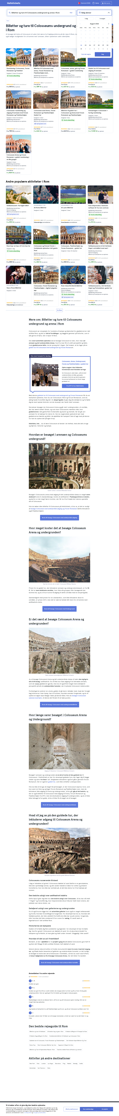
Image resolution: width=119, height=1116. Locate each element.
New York (32, 1063)
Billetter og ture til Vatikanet (37, 1031)
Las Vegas (50, 1063)
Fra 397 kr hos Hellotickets (75, 386)
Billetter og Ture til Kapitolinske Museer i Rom (42, 1049)
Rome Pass (33, 1045)
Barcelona (58, 1063)
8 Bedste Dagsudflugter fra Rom (38, 1036)
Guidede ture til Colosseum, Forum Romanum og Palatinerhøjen (47, 1040)
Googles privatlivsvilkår (39, 1112)
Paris (38, 1063)
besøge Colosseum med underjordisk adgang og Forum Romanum (54, 509)
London (43, 1063)
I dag (86, 18)
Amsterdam (33, 1068)
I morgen (102, 18)
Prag (64, 1063)
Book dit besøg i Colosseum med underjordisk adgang (59, 517)
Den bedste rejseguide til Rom (48, 1026)
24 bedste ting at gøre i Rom (55, 1031)
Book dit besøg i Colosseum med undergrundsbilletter (59, 704)
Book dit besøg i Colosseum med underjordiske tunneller (59, 962)
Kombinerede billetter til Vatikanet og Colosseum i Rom (64, 1036)
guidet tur (51, 782)
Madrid (69, 1063)
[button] (18, 68)
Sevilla (81, 1063)
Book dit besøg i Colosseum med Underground (59, 609)
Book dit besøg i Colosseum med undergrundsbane (59, 805)
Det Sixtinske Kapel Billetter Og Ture (76, 1040)
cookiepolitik (27, 1112)
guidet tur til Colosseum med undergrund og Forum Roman (50, 347)
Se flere (59, 310)
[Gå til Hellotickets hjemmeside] (14, 3)
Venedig (75, 1063)
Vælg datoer (86, 13)
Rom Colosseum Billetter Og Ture (47, 1045)
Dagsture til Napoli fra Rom (65, 1045)
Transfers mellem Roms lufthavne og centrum (69, 1049)
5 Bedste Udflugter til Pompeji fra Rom (76, 1031)
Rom (8, 20)
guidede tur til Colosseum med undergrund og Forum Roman (58, 395)
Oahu (48, 1068)
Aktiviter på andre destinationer (49, 1058)
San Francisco (41, 1068)
